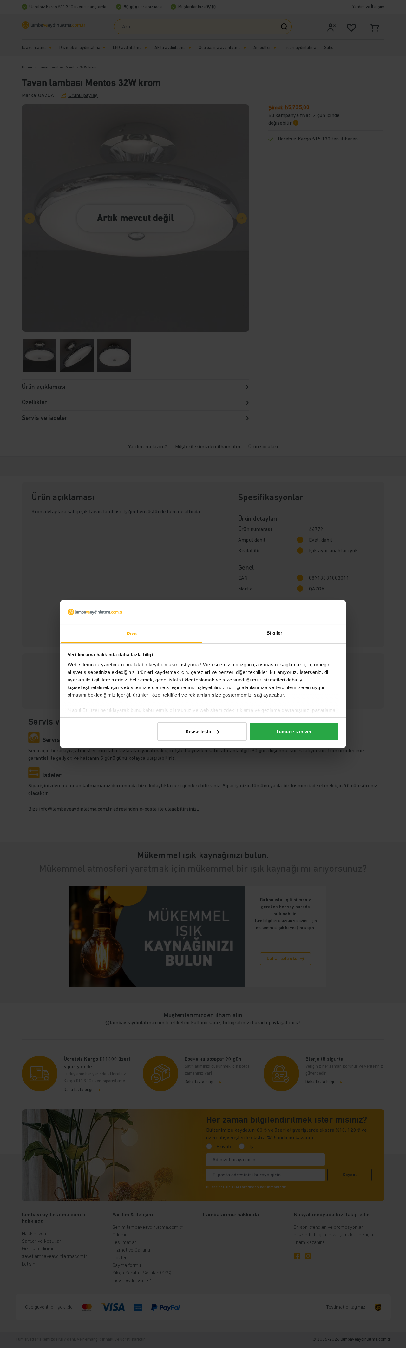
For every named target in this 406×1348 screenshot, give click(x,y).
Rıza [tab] (131, 633)
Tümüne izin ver (293, 731)
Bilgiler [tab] (274, 632)
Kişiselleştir (199, 731)
